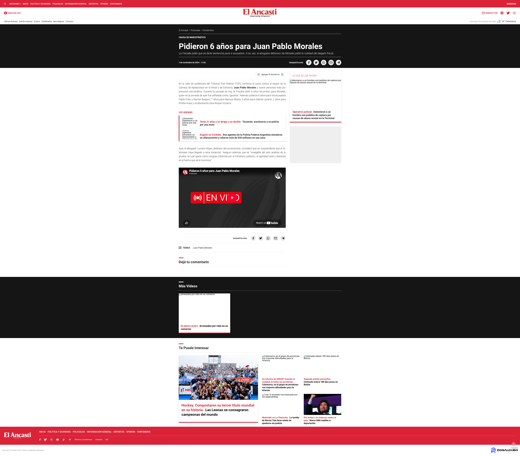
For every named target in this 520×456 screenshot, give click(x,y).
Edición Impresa (25, 21)
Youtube (57, 440)
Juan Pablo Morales (202, 248)
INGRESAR (511, 4)
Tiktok (63, 440)
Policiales (58, 4)
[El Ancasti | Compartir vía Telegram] (338, 62)
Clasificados (47, 21)
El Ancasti (184, 30)
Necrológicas (58, 21)
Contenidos (116, 4)
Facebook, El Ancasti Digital (40, 440)
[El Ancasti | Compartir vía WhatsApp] (323, 62)
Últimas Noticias (11, 21)
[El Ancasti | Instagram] (514, 13)
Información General (76, 4)
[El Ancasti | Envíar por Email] (331, 62)
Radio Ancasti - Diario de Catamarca (12, 13)
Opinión (104, 4)
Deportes (93, 4)
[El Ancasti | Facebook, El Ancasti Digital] (502, 13)
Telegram (69, 440)
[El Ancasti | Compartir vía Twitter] (316, 62)
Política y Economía (40, 4)
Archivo (37, 21)
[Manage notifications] (513, 444)
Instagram (51, 440)
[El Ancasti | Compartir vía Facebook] (308, 62)
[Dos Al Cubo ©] (504, 452)
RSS (106, 440)
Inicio (25, 4)
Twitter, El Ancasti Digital (45, 440)
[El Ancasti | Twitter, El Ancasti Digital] (508, 13)
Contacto (69, 21)
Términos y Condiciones (83, 440)
